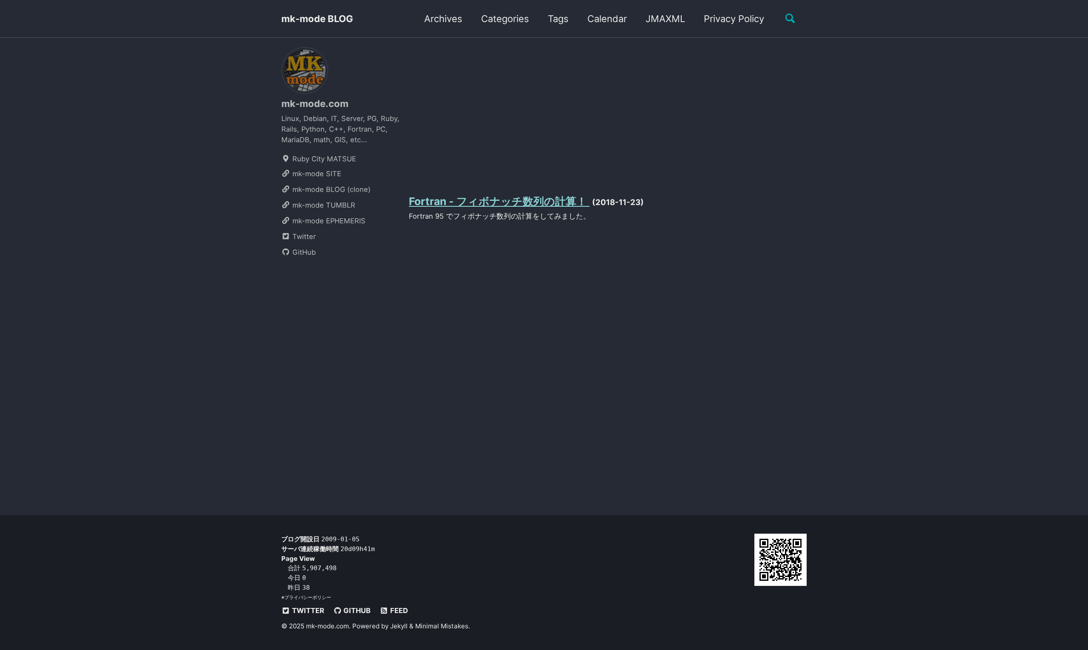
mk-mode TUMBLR (322, 205)
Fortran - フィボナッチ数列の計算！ (499, 201)
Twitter (303, 236)
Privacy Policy (734, 18)
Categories (505, 18)
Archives (443, 18)
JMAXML (665, 18)
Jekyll (399, 626)
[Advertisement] (608, 113)
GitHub (303, 252)
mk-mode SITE (315, 173)
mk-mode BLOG (317, 18)
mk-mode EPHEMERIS (328, 221)
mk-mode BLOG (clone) (330, 189)
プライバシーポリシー (307, 597)
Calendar (607, 18)
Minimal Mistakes (441, 626)
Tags (558, 18)
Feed (398, 610)
